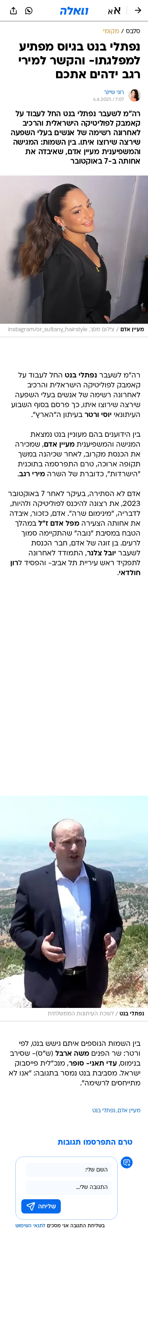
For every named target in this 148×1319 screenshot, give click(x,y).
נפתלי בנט (103, 1110)
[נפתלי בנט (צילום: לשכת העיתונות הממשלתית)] (74, 908)
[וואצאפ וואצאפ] (29, 11)
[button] (114, 10)
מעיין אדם (129, 1110)
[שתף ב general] (13, 10)
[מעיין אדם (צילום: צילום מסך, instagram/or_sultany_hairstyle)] (74, 256)
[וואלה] (74, 11)
